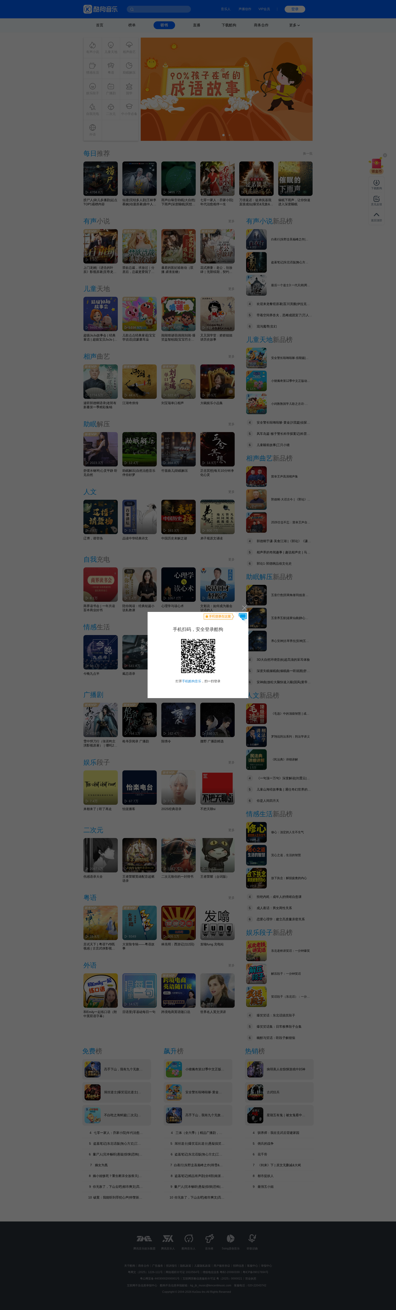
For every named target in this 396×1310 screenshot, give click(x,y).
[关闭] (244, 607)
